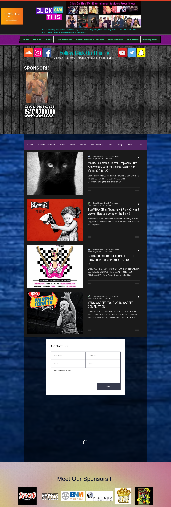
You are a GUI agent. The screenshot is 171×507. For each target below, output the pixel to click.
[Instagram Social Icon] (38, 52)
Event (110, 145)
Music (62, 145)
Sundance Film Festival (46, 145)
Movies (72, 145)
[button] (141, 145)
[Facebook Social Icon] (47, 52)
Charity (119, 145)
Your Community (97, 145)
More (129, 145)
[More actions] (139, 157)
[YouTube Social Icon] (122, 52)
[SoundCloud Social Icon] (28, 52)
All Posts (30, 145)
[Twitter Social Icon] (132, 52)
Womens (83, 145)
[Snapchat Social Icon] (141, 52)
